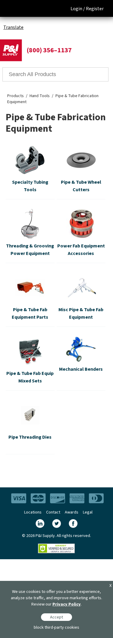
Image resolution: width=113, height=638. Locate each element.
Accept (56, 617)
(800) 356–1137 (49, 50)
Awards (71, 512)
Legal (88, 512)
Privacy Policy (66, 604)
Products (15, 96)
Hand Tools (40, 96)
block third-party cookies (56, 627)
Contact (53, 512)
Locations (33, 512)
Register (95, 8)
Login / (78, 8)
